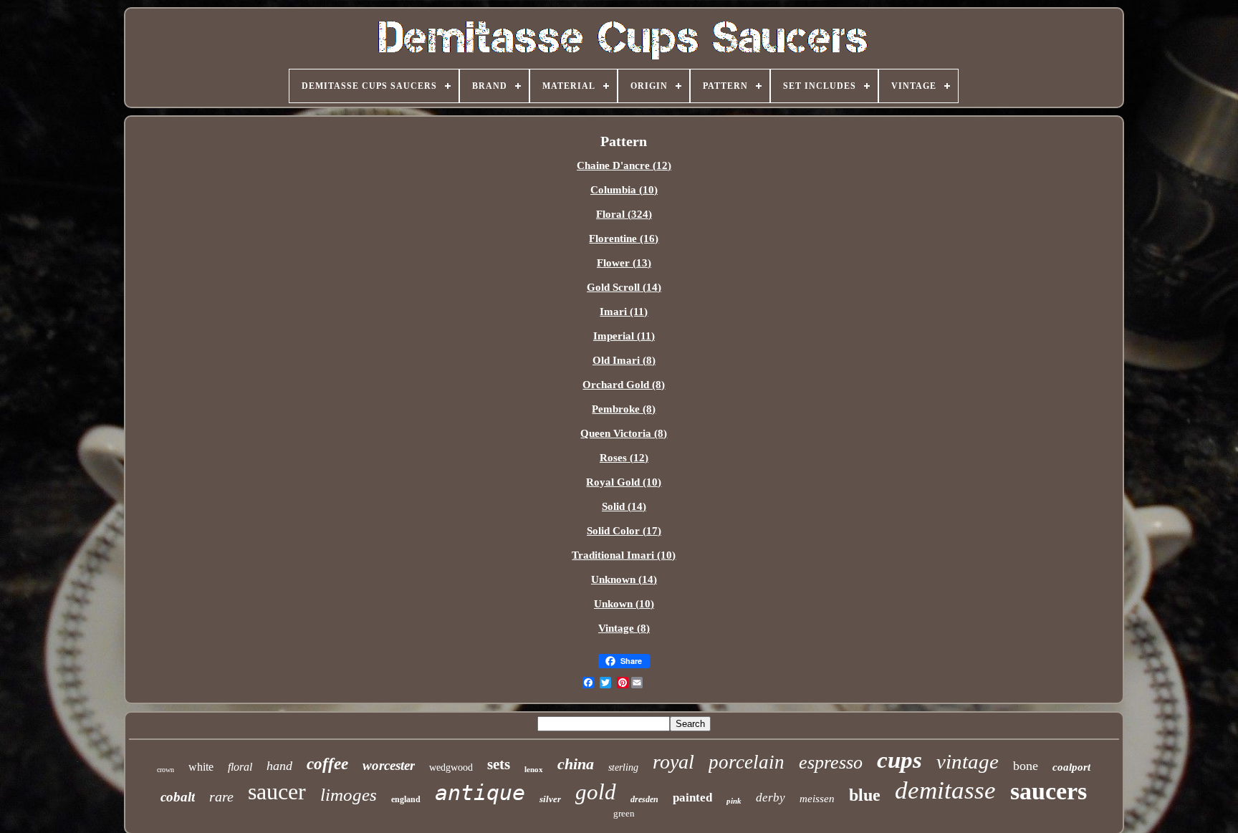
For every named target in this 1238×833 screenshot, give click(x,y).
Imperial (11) (624, 336)
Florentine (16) (623, 238)
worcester (389, 765)
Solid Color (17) (624, 530)
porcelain (746, 762)
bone (1025, 766)
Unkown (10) (624, 604)
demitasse (945, 790)
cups (899, 760)
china (575, 764)
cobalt (177, 796)
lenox (533, 769)
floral (240, 767)
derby (770, 797)
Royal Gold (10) (623, 482)
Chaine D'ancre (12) (624, 165)
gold (595, 791)
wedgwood (451, 767)
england (406, 799)
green (624, 813)
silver (550, 799)
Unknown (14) (624, 579)
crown (165, 770)
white (200, 767)
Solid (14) (624, 506)
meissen (817, 798)
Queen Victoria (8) (623, 433)
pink (734, 800)
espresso (831, 762)
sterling (623, 767)
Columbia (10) (624, 190)
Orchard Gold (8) (623, 384)
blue (864, 795)
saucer (277, 791)
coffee (327, 764)
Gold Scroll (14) (624, 287)
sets (498, 764)
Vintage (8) (624, 628)
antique (480, 792)
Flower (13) (624, 263)
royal (673, 762)
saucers (1048, 791)
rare (221, 796)
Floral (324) (624, 214)
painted (692, 797)
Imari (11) (624, 311)
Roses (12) (624, 457)
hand (279, 766)
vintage (967, 761)
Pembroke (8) (624, 409)
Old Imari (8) (624, 360)
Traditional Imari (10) (624, 555)
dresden (644, 799)
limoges (348, 794)
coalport (1071, 767)
